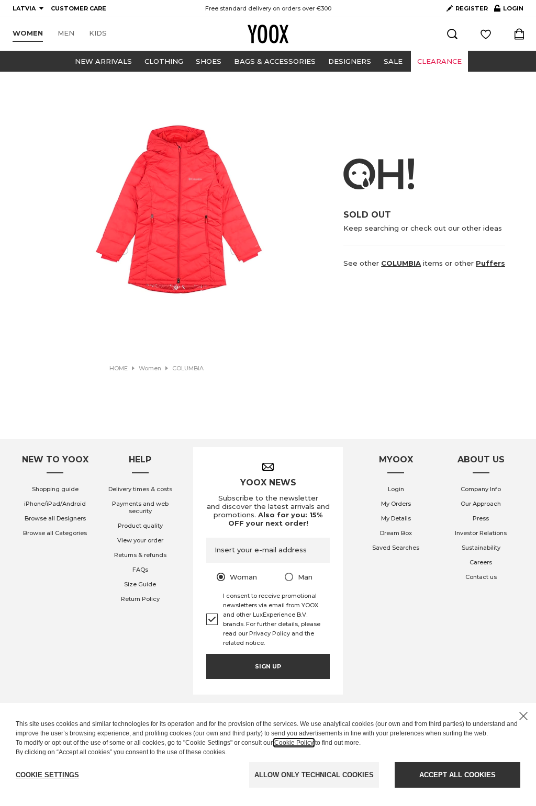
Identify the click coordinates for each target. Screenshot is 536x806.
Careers (481, 562)
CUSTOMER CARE (78, 8)
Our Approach (481, 503)
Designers (349, 61)
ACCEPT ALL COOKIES (457, 775)
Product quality (140, 525)
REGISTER (471, 8)
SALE (393, 61)
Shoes (208, 61)
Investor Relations (481, 533)
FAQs (140, 569)
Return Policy (140, 599)
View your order (140, 540)
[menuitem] (28, 33)
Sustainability (481, 547)
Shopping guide (55, 489)
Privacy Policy (269, 633)
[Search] (452, 34)
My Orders (396, 503)
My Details (396, 518)
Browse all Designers (55, 518)
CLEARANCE (439, 61)
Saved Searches (395, 547)
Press (481, 518)
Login (396, 489)
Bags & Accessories (275, 61)
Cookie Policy (294, 742)
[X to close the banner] (523, 716)
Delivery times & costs (140, 489)
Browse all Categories (55, 533)
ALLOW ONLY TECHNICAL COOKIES (314, 775)
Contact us (481, 577)
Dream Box (396, 533)
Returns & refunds (140, 555)
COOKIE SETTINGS (47, 775)
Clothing (163, 61)
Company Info (481, 489)
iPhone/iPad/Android (55, 503)
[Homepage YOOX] (268, 34)
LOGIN (508, 10)
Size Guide (140, 584)
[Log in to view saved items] (485, 34)
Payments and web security (140, 507)
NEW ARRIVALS (103, 61)
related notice (243, 642)
